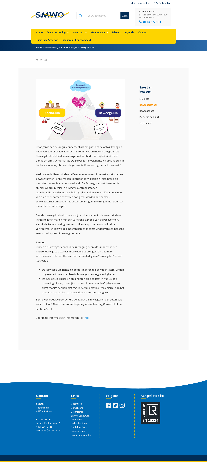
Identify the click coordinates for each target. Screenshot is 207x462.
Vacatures (76, 403)
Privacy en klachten (81, 435)
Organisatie (77, 411)
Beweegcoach (146, 111)
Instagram (123, 405)
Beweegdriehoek (87, 47)
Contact (143, 32)
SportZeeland (78, 431)
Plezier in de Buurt (149, 117)
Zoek (124, 15)
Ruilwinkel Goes (79, 423)
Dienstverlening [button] (56, 32)
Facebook (109, 405)
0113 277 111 (152, 22)
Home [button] (39, 32)
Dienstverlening (51, 47)
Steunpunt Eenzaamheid (76, 39)
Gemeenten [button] (98, 32)
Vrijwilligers (77, 408)
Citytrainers (145, 123)
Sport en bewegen (69, 47)
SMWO (39, 47)
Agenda (129, 32)
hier (87, 317)
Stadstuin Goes (79, 427)
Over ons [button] (78, 32)
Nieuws (116, 32)
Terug (43, 59)
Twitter (116, 405)
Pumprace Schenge (47, 39)
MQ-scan (144, 98)
